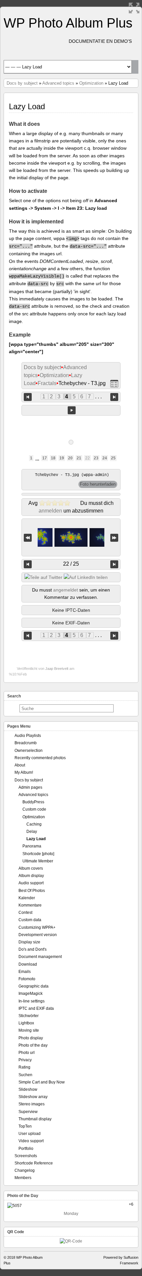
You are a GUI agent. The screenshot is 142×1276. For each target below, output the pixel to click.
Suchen (25, 1075)
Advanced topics (58, 83)
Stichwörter (28, 1015)
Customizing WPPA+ (36, 927)
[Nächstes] (114, 564)
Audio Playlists (28, 735)
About (20, 765)
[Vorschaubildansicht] (114, 383)
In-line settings (31, 1001)
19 (61, 458)
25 (113, 458)
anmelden (50, 511)
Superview (28, 1111)
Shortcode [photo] (38, 853)
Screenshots (26, 1156)
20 (70, 458)
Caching (34, 824)
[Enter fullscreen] (134, 8)
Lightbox (26, 1023)
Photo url (26, 1052)
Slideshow (27, 1089)
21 (79, 458)
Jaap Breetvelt (56, 669)
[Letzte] (114, 537)
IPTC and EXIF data (36, 1008)
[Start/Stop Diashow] (72, 410)
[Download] (97, 484)
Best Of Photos (31, 890)
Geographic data (33, 986)
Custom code (34, 809)
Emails (24, 971)
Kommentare (30, 905)
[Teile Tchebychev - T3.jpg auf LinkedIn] (86, 577)
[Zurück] (28, 564)
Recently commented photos (40, 758)
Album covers (30, 868)
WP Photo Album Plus (68, 23)
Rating (24, 1067)
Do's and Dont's (32, 949)
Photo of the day (33, 1045)
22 (87, 458)
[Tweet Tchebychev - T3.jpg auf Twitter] (43, 577)
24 (104, 458)
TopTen (25, 1126)
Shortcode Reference (34, 1163)
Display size (29, 942)
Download (27, 964)
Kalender (26, 898)
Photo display (30, 1038)
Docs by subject (22, 83)
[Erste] (28, 537)
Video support (31, 1141)
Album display (31, 875)
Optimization (91, 83)
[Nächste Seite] (114, 396)
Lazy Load (36, 839)
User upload (29, 1133)
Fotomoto (26, 979)
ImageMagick (30, 993)
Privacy (25, 1060)
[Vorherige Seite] (28, 396)
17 (44, 458)
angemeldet (65, 590)
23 (96, 458)
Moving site (28, 1030)
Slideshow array (33, 1096)
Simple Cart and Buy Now (41, 1082)
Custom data (29, 919)
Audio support (31, 883)
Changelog (25, 1170)
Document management (40, 956)
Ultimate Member (37, 861)
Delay (31, 831)
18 (53, 458)
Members (23, 1177)
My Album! (24, 772)
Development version (37, 934)
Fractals (47, 383)
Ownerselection (29, 750)
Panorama (31, 846)
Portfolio (25, 1148)
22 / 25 (71, 564)
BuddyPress (33, 802)
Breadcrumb (26, 743)
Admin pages (30, 787)
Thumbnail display (35, 1119)
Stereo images (31, 1104)
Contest (25, 912)
